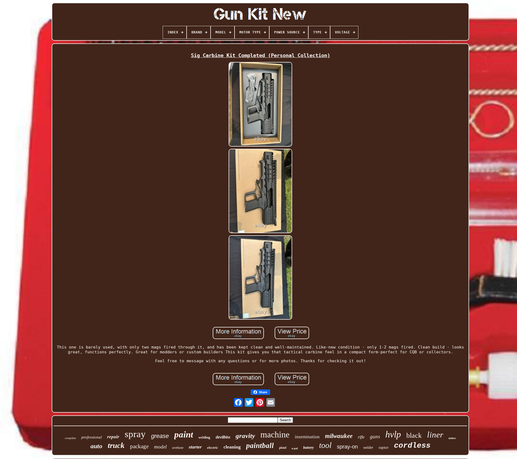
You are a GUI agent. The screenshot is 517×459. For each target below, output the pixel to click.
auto (96, 446)
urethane (177, 448)
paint (183, 434)
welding (204, 437)
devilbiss (223, 437)
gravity (245, 435)
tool (325, 445)
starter (195, 447)
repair (113, 436)
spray (135, 434)
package (139, 446)
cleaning (232, 447)
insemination (307, 436)
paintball (260, 445)
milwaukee (338, 436)
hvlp (393, 434)
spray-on (347, 447)
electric (212, 448)
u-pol (295, 448)
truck (116, 445)
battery (308, 448)
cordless (412, 445)
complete (70, 438)
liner (435, 434)
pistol (282, 448)
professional (91, 437)
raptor (384, 447)
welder (368, 448)
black (414, 435)
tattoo (452, 438)
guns (375, 436)
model (160, 447)
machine (274, 434)
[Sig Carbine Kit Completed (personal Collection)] (260, 104)
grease (160, 436)
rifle (361, 437)
